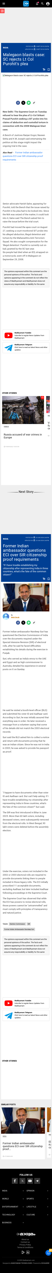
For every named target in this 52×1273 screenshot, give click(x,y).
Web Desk (15, 617)
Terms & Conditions (25, 1247)
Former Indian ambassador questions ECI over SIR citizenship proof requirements (23, 156)
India (5, 48)
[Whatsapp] (29, 103)
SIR (29, 924)
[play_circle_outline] (23, 410)
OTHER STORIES (9, 393)
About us (25, 1239)
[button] (3, 3)
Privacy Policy (25, 1245)
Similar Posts (8, 1104)
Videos (6, 426)
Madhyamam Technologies (21, 1263)
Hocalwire (45, 1263)
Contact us (25, 1242)
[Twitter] (23, 103)
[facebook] (18, 103)
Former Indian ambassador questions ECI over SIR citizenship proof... (23, 1146)
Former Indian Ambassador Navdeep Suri (19, 929)
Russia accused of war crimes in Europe (23, 436)
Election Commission (17, 924)
